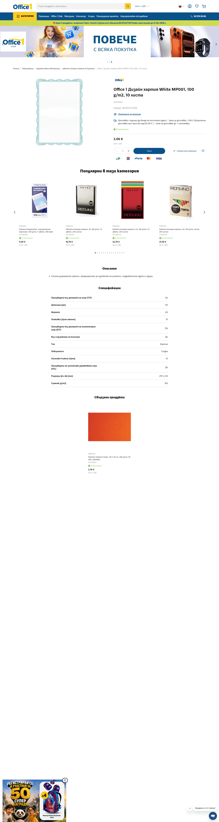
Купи (149, 151)
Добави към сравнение (186, 151)
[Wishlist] (197, 6)
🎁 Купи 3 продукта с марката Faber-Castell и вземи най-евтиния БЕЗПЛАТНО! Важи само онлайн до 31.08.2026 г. (109, 23)
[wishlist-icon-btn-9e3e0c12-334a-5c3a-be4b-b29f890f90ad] (203, 151)
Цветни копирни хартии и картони (79, 69)
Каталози (81, 16)
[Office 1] (22, 6)
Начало (16, 69)
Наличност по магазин (129, 114)
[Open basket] (204, 6)
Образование (27, 69)
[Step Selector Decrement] (116, 151)
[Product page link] (39, 200)
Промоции (44, 16)
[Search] (128, 6)
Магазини (69, 16)
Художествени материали (48, 69)
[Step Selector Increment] (128, 151)
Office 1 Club (56, 16)
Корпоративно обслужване (134, 16)
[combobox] (142, 6)
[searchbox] (83, 6)
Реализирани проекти (107, 16)
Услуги (91, 16)
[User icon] (190, 6)
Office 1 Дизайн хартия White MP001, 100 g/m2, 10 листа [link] (122, 69)
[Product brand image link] (119, 80)
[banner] (109, 41)
